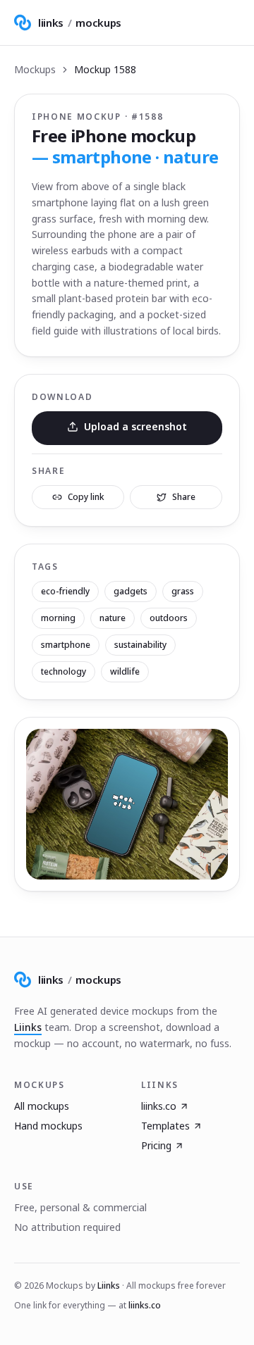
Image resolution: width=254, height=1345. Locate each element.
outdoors (169, 618)
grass (182, 591)
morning (58, 618)
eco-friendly (65, 591)
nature (112, 618)
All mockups (41, 1106)
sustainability (140, 645)
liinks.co (158, 1106)
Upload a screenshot (135, 426)
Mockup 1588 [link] (105, 69)
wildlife (125, 671)
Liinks (28, 1027)
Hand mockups (48, 1125)
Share (183, 497)
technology (63, 671)
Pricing (156, 1145)
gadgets (130, 591)
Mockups (35, 69)
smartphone (65, 645)
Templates (165, 1125)
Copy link (86, 497)
